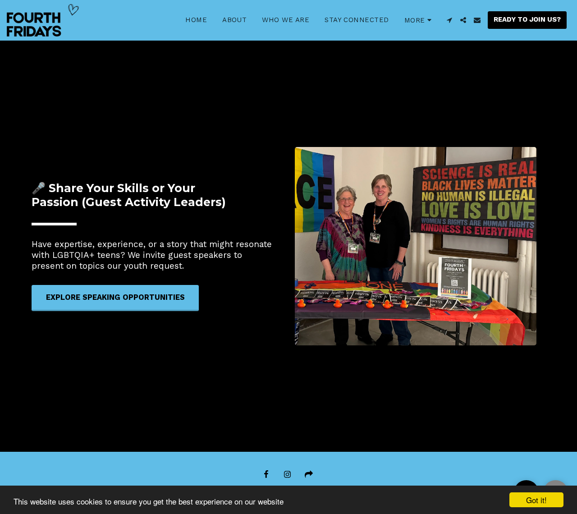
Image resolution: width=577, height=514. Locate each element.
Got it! (536, 499)
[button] (449, 20)
